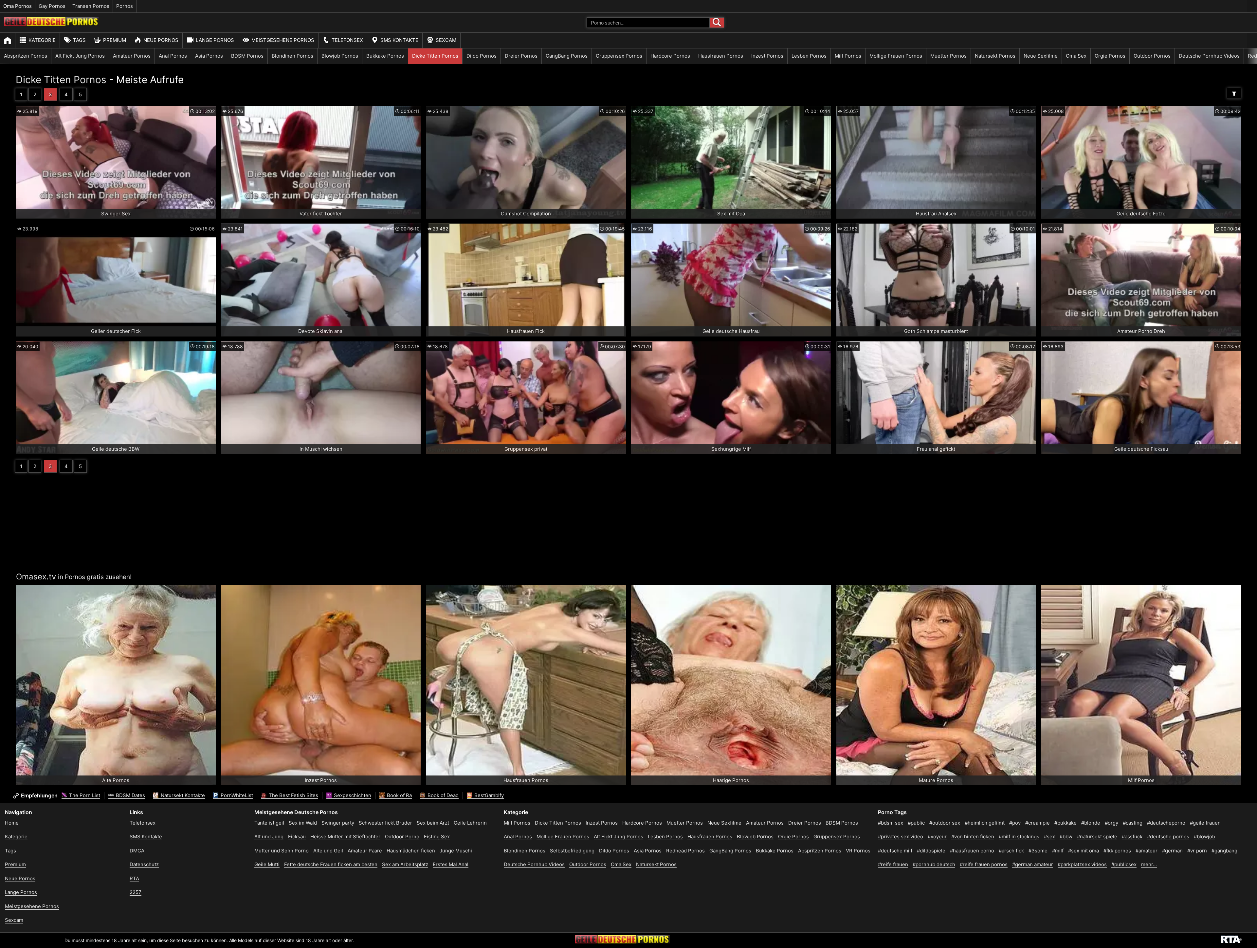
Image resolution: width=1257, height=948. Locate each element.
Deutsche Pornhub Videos (1209, 56)
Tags (79, 40)
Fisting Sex (437, 836)
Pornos (124, 6)
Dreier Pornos (521, 56)
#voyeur (937, 836)
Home (12, 823)
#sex (1049, 836)
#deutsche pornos (1168, 836)
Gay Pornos (52, 6)
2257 (135, 892)
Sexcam (446, 40)
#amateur (1146, 851)
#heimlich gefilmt (985, 823)
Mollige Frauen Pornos (895, 56)
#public (916, 823)
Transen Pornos (90, 6)
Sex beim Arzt (433, 823)
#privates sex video (900, 836)
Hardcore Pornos (670, 56)
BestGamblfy (488, 795)
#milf (1058, 851)
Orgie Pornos (1110, 56)
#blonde (1090, 823)
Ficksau (297, 836)
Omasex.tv (36, 576)
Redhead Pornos (685, 851)
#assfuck (1132, 836)
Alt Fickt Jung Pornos (80, 56)
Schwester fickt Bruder (385, 823)
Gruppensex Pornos (619, 56)
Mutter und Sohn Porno (281, 851)
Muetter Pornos (948, 56)
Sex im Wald (303, 823)
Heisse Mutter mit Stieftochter (345, 836)
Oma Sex (1076, 56)
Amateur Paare (365, 851)
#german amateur (1032, 864)
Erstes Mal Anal (450, 864)
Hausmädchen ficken (411, 851)
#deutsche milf (895, 851)
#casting (1132, 823)
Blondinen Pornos (292, 56)
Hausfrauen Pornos (720, 56)
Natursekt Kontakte (182, 795)
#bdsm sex (890, 823)
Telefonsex (347, 40)
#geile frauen (1205, 823)
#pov (1015, 823)
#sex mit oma (1083, 851)
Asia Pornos (209, 56)
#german (1172, 851)
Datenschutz (144, 864)
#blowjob (1204, 836)
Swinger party (337, 823)
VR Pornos (858, 851)
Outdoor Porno (402, 836)
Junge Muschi (456, 851)
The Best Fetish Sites (292, 795)
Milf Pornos (848, 56)
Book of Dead (442, 795)
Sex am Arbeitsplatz (405, 864)
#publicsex (1124, 864)
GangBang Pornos (567, 56)
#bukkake (1065, 823)
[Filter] (1234, 93)
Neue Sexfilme (1041, 56)
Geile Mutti (267, 864)
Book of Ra (399, 795)
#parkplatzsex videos (1082, 864)
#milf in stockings (1019, 836)
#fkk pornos (1117, 851)
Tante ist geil (269, 823)
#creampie (1037, 823)
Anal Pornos (173, 56)
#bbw (1066, 836)
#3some (1038, 851)
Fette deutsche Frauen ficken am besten (330, 864)
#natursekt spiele (1097, 836)
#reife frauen (893, 864)
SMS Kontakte (399, 40)
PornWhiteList (236, 795)
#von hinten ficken (972, 836)
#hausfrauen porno (972, 851)
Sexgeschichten (352, 795)
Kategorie (42, 40)
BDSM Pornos (247, 56)
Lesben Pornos (809, 56)
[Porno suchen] (717, 22)
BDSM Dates (130, 795)
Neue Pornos (160, 40)
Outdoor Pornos (1152, 56)
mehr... (1149, 864)
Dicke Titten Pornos (435, 56)
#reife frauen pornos (984, 864)
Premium (114, 40)
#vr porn (1197, 851)
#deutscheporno (1166, 823)
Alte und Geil (328, 851)
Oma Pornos (17, 6)
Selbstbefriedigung (572, 851)
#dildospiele (931, 851)
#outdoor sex (944, 823)
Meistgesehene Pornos (282, 40)
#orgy (1111, 823)
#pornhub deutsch (934, 864)
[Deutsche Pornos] (51, 24)
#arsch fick (1011, 851)
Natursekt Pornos (995, 56)
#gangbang (1224, 851)
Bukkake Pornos (385, 56)
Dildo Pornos (481, 56)
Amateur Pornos (132, 56)
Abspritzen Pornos (25, 56)
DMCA (137, 851)
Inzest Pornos (767, 56)
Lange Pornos (215, 40)
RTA (134, 878)
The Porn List (84, 795)
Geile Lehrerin (470, 823)
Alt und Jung (268, 836)
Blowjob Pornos (339, 56)
